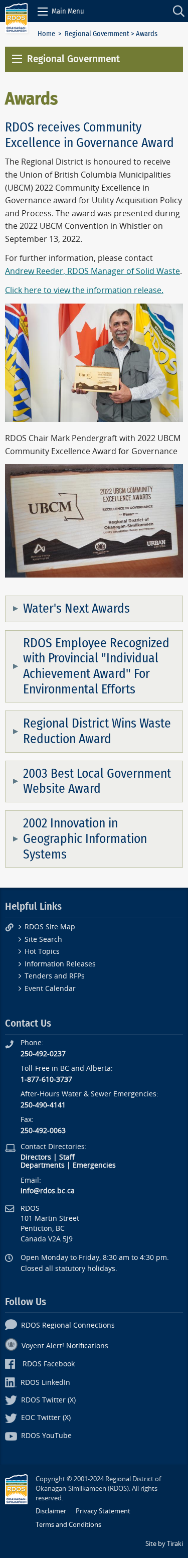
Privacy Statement (103, 1511)
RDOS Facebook (49, 1364)
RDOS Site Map (50, 927)
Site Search (43, 939)
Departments (43, 1165)
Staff (67, 1157)
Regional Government (97, 34)
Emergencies (94, 1165)
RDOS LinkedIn (45, 1382)
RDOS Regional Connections (68, 1325)
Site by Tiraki (164, 1543)
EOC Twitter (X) (46, 1417)
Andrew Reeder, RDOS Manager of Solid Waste (92, 271)
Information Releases (60, 964)
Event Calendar (50, 988)
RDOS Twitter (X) (48, 1400)
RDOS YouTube (46, 1436)
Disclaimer (51, 1511)
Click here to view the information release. (84, 290)
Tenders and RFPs (55, 976)
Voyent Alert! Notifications (65, 1346)
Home (46, 34)
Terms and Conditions (68, 1524)
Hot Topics (42, 951)
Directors (36, 1157)
